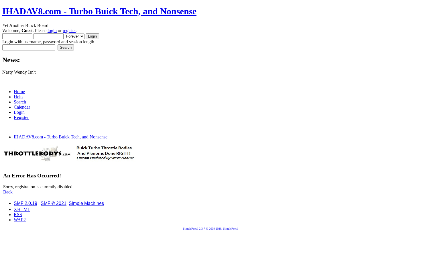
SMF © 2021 (53, 203)
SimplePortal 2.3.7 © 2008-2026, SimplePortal (210, 228)
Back (8, 191)
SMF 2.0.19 (25, 203)
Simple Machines (86, 203)
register (69, 30)
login (52, 30)
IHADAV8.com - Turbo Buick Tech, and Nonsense (99, 11)
